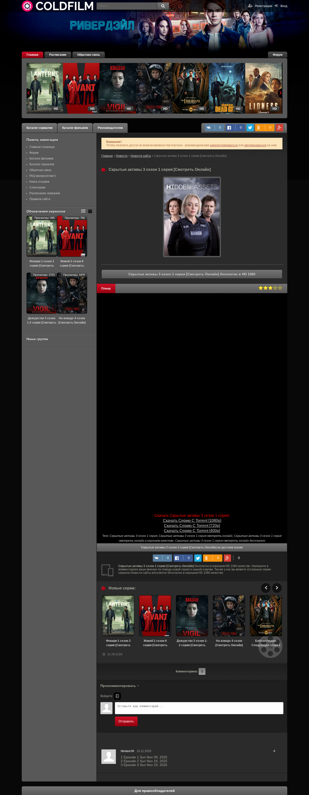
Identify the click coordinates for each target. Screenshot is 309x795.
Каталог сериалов (39, 128)
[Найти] (163, 6)
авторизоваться (255, 145)
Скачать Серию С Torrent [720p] (192, 526)
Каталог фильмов (75, 128)
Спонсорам (37, 187)
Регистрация (263, 6)
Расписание (57, 54)
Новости (121, 156)
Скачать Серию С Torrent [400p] (192, 531)
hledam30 (127, 751)
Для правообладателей (154, 791)
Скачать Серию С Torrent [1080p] (192, 520)
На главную (58, 6)
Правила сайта (39, 199)
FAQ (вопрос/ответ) (42, 176)
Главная (32, 54)
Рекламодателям (110, 128)
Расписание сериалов (44, 193)
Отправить (126, 721)
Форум (277, 54)
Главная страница (42, 147)
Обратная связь (88, 54)
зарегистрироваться (224, 145)
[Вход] (117, 696)
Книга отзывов (39, 181)
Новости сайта (141, 156)
